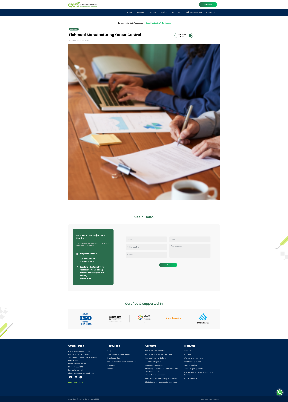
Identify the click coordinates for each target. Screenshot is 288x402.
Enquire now (208, 5)
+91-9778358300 (87, 259)
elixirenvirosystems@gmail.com (81, 373)
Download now (182, 35)
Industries (176, 12)
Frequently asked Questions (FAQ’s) (121, 361)
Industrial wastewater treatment (158, 354)
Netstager (215, 399)
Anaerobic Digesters (192, 361)
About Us (140, 12)
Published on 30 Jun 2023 (79, 40)
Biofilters (187, 351)
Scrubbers (188, 354)
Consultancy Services (154, 365)
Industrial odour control (155, 351)
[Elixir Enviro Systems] (83, 4)
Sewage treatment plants (155, 358)
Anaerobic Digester (153, 361)
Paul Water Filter (190, 378)
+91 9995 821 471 (87, 262)
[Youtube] (70, 377)
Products (152, 12)
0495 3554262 (77, 367)
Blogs (109, 351)
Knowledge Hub (113, 358)
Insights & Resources (193, 12)
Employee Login (75, 382)
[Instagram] (80, 377)
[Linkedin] (75, 377)
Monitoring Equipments (193, 369)
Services (164, 12)
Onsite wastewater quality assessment (161, 378)
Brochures (111, 365)
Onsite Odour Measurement (156, 375)
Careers (110, 369)
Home (129, 12)
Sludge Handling (190, 365)
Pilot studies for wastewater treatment (161, 382)
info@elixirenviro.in (88, 253)
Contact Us (211, 12)
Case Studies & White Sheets (118, 354)
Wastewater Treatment (193, 358)
